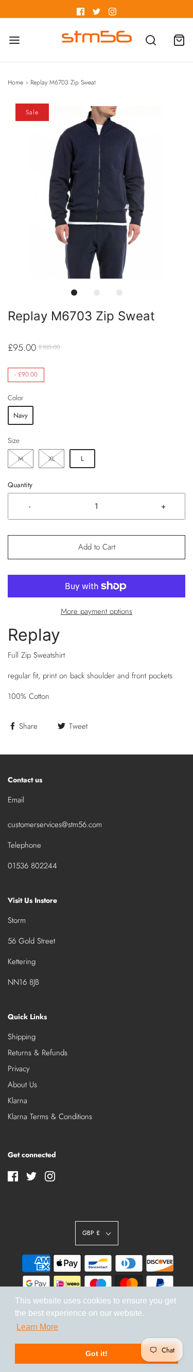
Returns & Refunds (37, 1052)
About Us (22, 1084)
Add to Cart (96, 547)
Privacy (19, 1068)
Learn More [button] (37, 1327)
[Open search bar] (150, 40)
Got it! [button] (96, 1353)
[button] (96, 192)
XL (51, 459)
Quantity (20, 485)
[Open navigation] (14, 40)
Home (15, 82)
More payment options (96, 611)
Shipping (22, 1036)
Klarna (17, 1100)
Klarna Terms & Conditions (50, 1116)
